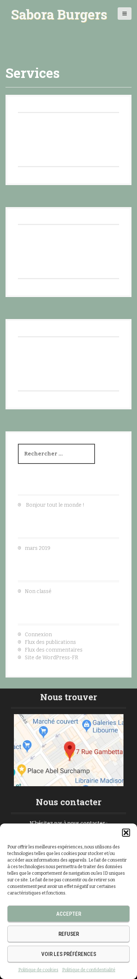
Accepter (68, 914)
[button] (126, 832)
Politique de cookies (38, 969)
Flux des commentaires (54, 650)
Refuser (68, 934)
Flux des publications (50, 642)
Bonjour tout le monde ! (55, 505)
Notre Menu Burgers (63, 215)
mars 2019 (37, 548)
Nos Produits (46, 327)
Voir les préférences (68, 954)
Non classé (38, 591)
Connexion (38, 634)
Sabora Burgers (59, 14)
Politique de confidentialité (88, 969)
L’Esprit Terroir (51, 103)
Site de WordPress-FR (51, 657)
